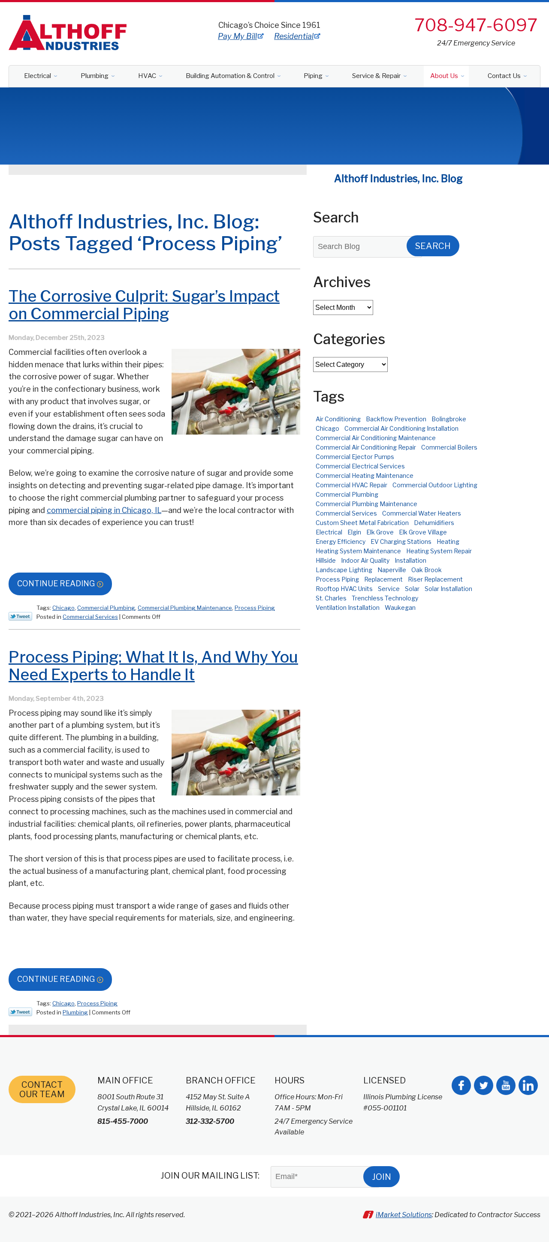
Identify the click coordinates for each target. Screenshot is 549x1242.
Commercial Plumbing (106, 607)
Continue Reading (56, 583)
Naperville (391, 569)
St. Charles (331, 598)
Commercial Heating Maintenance (364, 475)
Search (433, 246)
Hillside (326, 560)
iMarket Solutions (404, 1215)
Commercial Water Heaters (421, 513)
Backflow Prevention (396, 419)
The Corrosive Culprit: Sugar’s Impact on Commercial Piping (144, 305)
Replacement (383, 579)
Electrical (329, 532)
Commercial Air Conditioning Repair (366, 447)
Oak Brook (426, 569)
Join (381, 1177)
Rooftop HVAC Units (344, 588)
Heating (448, 541)
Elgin (354, 532)
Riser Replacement (435, 579)
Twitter (483, 1085)
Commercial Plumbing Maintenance (185, 607)
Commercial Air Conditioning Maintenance (376, 437)
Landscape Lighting (344, 569)
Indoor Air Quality (365, 560)
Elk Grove (380, 532)
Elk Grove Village (423, 532)
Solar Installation (448, 588)
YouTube (506, 1085)
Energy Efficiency (340, 541)
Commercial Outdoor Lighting (434, 485)
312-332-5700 (210, 1121)
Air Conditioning (338, 419)
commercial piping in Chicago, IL (104, 510)
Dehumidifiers (434, 522)
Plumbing (75, 1012)
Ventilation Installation (348, 607)
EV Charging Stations (401, 541)
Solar (412, 588)
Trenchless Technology (385, 598)
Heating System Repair (439, 551)
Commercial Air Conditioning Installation (401, 428)
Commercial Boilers (449, 447)
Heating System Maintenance (358, 551)
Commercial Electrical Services (360, 466)
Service (389, 588)
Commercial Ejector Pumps (355, 456)
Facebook (461, 1085)
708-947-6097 (475, 25)
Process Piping (255, 607)
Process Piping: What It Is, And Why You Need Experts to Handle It (153, 666)
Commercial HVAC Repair (351, 485)
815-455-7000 (122, 1121)
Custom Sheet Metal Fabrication (362, 522)
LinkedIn (528, 1085)
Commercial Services (90, 616)
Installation (410, 560)
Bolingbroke (448, 419)
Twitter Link (20, 616)
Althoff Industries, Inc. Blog (398, 179)
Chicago (63, 607)
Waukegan (400, 607)
